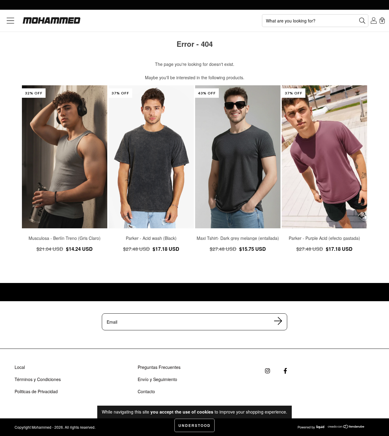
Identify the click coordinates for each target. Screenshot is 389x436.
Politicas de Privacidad (36, 391)
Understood (194, 425)
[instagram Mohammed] (267, 371)
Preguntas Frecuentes (159, 367)
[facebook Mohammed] (285, 371)
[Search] (362, 20)
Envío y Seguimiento (157, 379)
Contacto (146, 391)
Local (20, 367)
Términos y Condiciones (38, 379)
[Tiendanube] (346, 427)
